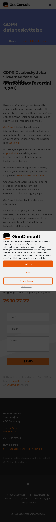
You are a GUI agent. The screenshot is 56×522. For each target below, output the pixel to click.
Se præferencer (28, 280)
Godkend (28, 263)
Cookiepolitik (26, 287)
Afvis (28, 272)
